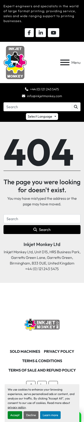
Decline (31, 415)
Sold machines (25, 351)
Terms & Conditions (42, 360)
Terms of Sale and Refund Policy (42, 370)
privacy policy (17, 407)
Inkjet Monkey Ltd (42, 244)
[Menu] (65, 62)
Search (45, 229)
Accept (15, 415)
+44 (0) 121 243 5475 (44, 89)
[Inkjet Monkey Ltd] (42, 324)
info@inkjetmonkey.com (44, 96)
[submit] (75, 106)
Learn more (50, 415)
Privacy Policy (59, 351)
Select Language (40, 116)
